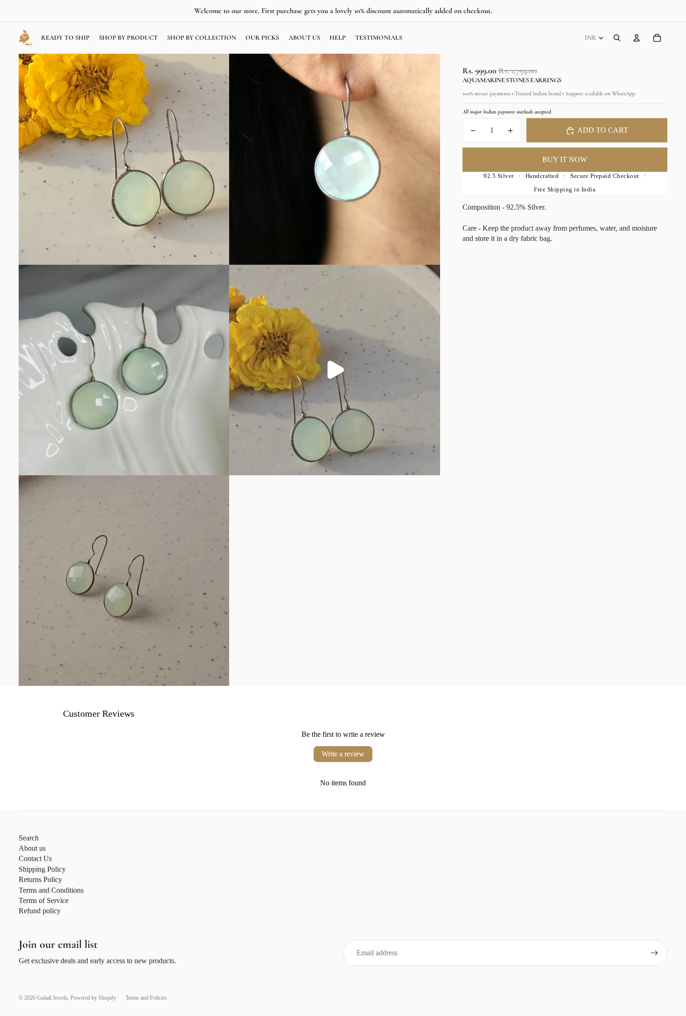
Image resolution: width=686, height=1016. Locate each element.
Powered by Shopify (93, 998)
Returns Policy (40, 879)
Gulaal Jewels (52, 998)
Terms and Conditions (51, 890)
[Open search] (617, 38)
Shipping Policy (42, 869)
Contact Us (35, 858)
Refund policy (40, 911)
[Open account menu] (636, 38)
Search (29, 838)
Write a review (343, 754)
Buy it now (564, 160)
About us (32, 848)
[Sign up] (654, 953)
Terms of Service (44, 900)
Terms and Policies (146, 998)
